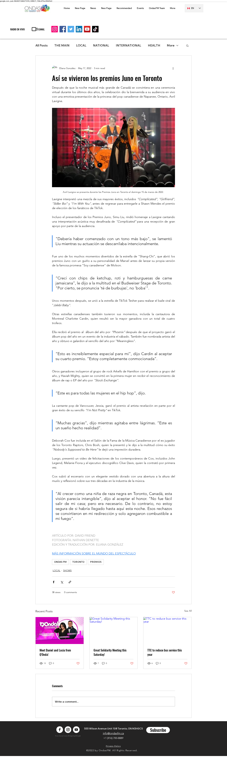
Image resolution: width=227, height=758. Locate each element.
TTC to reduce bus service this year (164, 652)
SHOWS (67, 570)
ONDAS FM (60, 561)
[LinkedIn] (79, 29)
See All (188, 610)
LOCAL (81, 45)
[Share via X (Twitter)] (61, 582)
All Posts (41, 45)
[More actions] (173, 68)
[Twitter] (71, 29)
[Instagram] (54, 29)
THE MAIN (61, 45)
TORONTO (78, 561)
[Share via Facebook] (53, 582)
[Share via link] (69, 582)
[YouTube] (87, 29)
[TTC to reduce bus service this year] (167, 630)
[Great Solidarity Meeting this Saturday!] (114, 630)
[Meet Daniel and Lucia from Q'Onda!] (60, 630)
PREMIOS (96, 561)
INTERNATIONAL (128, 45)
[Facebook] (62, 29)
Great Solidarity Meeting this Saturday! (110, 652)
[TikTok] (95, 29)
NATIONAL (101, 45)
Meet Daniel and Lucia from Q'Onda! (55, 652)
